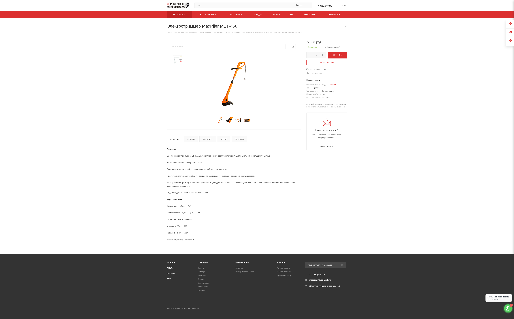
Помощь (281, 263)
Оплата (224, 139)
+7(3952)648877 (324, 6)
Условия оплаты (283, 268)
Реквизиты (202, 275)
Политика (239, 268)
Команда (201, 272)
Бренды (171, 273)
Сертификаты (203, 283)
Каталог (171, 263)
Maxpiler (333, 85)
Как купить (208, 139)
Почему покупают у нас (244, 272)
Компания (203, 263)
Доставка (239, 139)
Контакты (201, 290)
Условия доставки (284, 272)
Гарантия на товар (284, 275)
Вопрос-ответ (203, 287)
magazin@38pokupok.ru (320, 280)
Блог (169, 279)
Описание (174, 139)
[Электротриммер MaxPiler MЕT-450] (234, 82)
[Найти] (309, 5)
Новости (201, 268)
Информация (242, 263)
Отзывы (191, 139)
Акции (170, 268)
